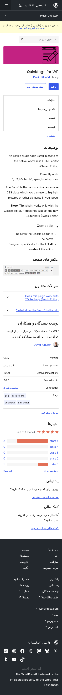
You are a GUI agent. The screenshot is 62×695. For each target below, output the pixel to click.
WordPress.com (47, 608)
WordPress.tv (48, 597)
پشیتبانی (54, 585)
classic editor (18, 395)
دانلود (53, 86)
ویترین (25, 549)
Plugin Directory (49, 15)
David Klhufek (42, 77)
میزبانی (54, 561)
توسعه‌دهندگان (50, 591)
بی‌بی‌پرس (51, 621)
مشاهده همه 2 (10, 387)
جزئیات (51, 100)
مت (55, 615)
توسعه (51, 126)
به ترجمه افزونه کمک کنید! (31, 27)
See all (7, 471)
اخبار (56, 555)
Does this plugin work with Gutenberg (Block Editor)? (42, 297)
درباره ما (53, 549)
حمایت (23, 591)
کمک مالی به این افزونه (45, 528)
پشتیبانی (50, 135)
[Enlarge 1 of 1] (54, 269)
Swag (24, 597)
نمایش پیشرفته (50, 412)
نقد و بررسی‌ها (46, 109)
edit (7, 395)
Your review (51, 471)
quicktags (10, 402)
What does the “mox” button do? (37, 310)
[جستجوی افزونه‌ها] (22, 39)
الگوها (26, 567)
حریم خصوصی (50, 567)
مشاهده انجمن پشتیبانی (45, 497)
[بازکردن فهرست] (5, 5)
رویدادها (24, 585)
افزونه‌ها (24, 561)
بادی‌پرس (51, 627)
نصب (52, 117)
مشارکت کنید (21, 579)
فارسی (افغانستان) (39, 642)
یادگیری (54, 579)
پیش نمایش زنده (35, 86)
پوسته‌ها (24, 555)
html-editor (23, 402)
